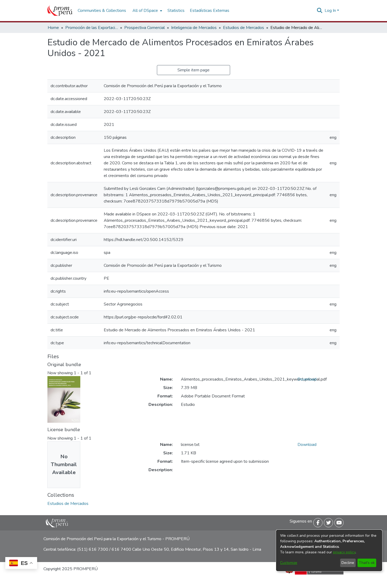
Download (306, 379)
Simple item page (193, 70)
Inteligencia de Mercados (194, 28)
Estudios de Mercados (243, 28)
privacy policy (344, 552)
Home (53, 28)
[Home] (59, 10)
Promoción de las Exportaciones (91, 28)
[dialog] (329, 550)
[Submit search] (319, 10)
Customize (288, 562)
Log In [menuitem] (330, 10)
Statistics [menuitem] (176, 10)
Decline (347, 562)
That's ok (367, 562)
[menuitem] (146, 10)
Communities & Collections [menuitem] (102, 10)
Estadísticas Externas (209, 10)
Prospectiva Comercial (144, 28)
